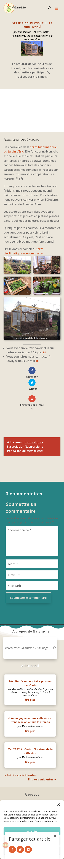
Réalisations (18, 35)
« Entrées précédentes (20, 775)
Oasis (34, 695)
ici (44, 352)
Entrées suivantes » (42, 779)
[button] (58, 804)
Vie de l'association (37, 35)
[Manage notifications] (5, 845)
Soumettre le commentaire (28, 598)
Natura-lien (18, 689)
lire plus (30, 699)
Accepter (32, 831)
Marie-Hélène (29, 726)
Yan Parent (24, 32)
